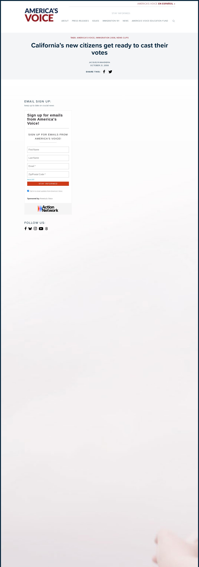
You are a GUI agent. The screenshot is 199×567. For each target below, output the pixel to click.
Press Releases (80, 20)
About (65, 20)
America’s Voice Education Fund (150, 20)
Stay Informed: (121, 13)
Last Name (33, 156)
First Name (33, 148)
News (125, 20)
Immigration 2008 (105, 38)
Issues (95, 20)
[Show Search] (173, 20)
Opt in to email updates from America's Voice (46, 191)
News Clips (122, 38)
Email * (32, 164)
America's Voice (156, 3)
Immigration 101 (111, 20)
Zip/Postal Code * (36, 173)
